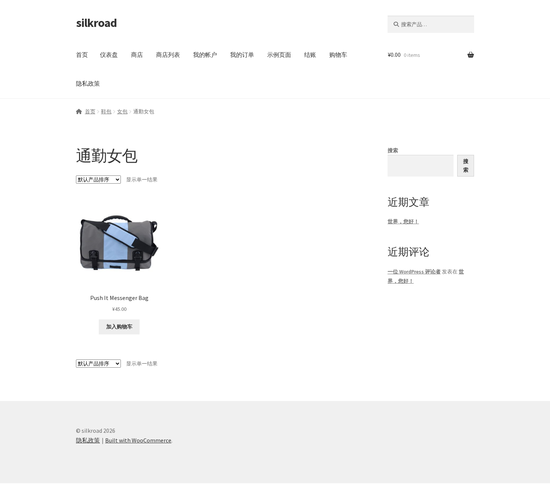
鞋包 (106, 111)
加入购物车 (119, 326)
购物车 (338, 54)
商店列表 (168, 54)
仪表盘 (109, 54)
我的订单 (242, 54)
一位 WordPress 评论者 (414, 271)
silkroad (96, 22)
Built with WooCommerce (138, 440)
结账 (310, 54)
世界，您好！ (403, 221)
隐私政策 (88, 83)
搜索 (393, 150)
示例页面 (279, 54)
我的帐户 (205, 54)
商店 (137, 54)
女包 (122, 111)
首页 (82, 54)
